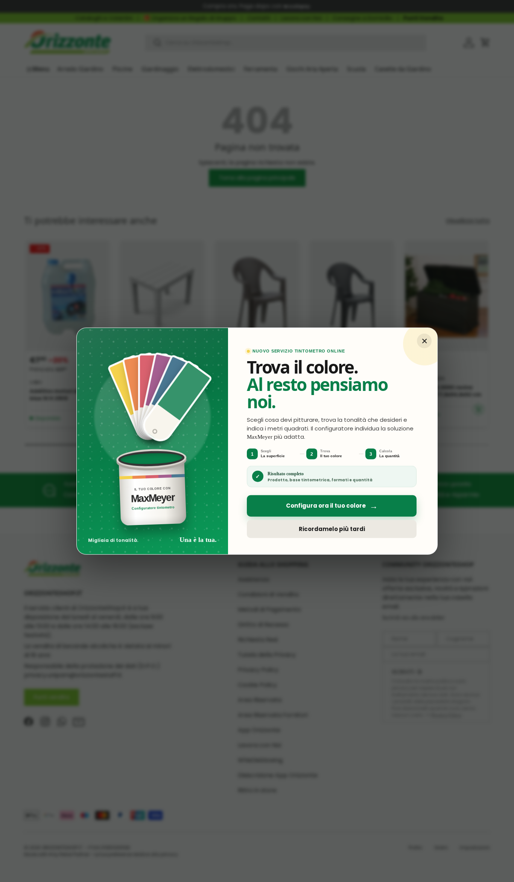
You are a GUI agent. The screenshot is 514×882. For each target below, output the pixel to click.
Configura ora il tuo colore (332, 505)
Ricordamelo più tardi (332, 529)
